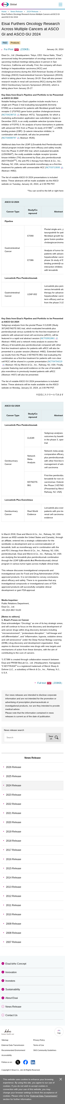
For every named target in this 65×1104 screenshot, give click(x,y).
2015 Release (13, 868)
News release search (14, 730)
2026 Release (13, 767)
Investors (10, 981)
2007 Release (13, 942)
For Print (17, 49)
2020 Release (13, 822)
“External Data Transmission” (44, 1096)
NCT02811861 (48, 338)
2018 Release (13, 840)
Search (51, 737)
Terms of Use (38, 1045)
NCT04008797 (9, 138)
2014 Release (13, 877)
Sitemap (5, 1040)
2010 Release (13, 914)
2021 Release (13, 813)
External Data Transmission (13, 1045)
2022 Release (13, 804)
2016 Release (13, 859)
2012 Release (13, 896)
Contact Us (11, 1015)
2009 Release (13, 923)
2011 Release (13, 905)
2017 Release (13, 850)
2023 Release (13, 795)
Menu (60, 4)
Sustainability (12, 989)
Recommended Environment (13, 1050)
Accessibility (7, 1055)
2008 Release (13, 933)
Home (4, 12)
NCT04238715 (9, 114)
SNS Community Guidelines (44, 1050)
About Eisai (11, 998)
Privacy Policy (39, 1040)
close (60, 1079)
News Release (17, 12)
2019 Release (13, 831)
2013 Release (13, 887)
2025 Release (13, 776)
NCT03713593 (53, 167)
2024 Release (32, 12)
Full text (50, 683)
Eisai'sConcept (15, 963)
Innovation (11, 972)
